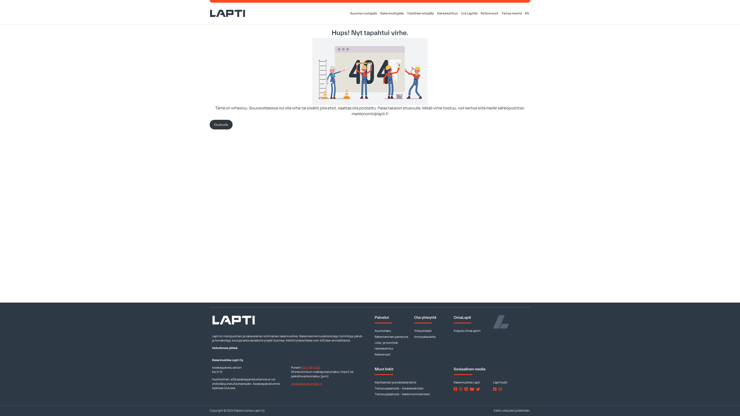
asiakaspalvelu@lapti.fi (306, 384)
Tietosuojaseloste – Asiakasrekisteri (399, 388)
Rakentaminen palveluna (391, 337)
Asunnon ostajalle (363, 13)
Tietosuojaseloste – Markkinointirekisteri (402, 394)
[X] (479, 389)
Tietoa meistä (511, 13)
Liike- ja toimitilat (386, 343)
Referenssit (489, 13)
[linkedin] (466, 389)
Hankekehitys (447, 13)
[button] (221, 124)
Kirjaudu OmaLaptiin (467, 331)
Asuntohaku (383, 331)
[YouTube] (473, 389)
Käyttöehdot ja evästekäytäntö (395, 382)
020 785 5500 (311, 368)
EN (527, 13)
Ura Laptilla (469, 13)
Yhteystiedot (423, 331)
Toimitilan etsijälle (420, 13)
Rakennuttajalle (392, 13)
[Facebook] (456, 389)
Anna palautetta (425, 337)
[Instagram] (461, 389)
